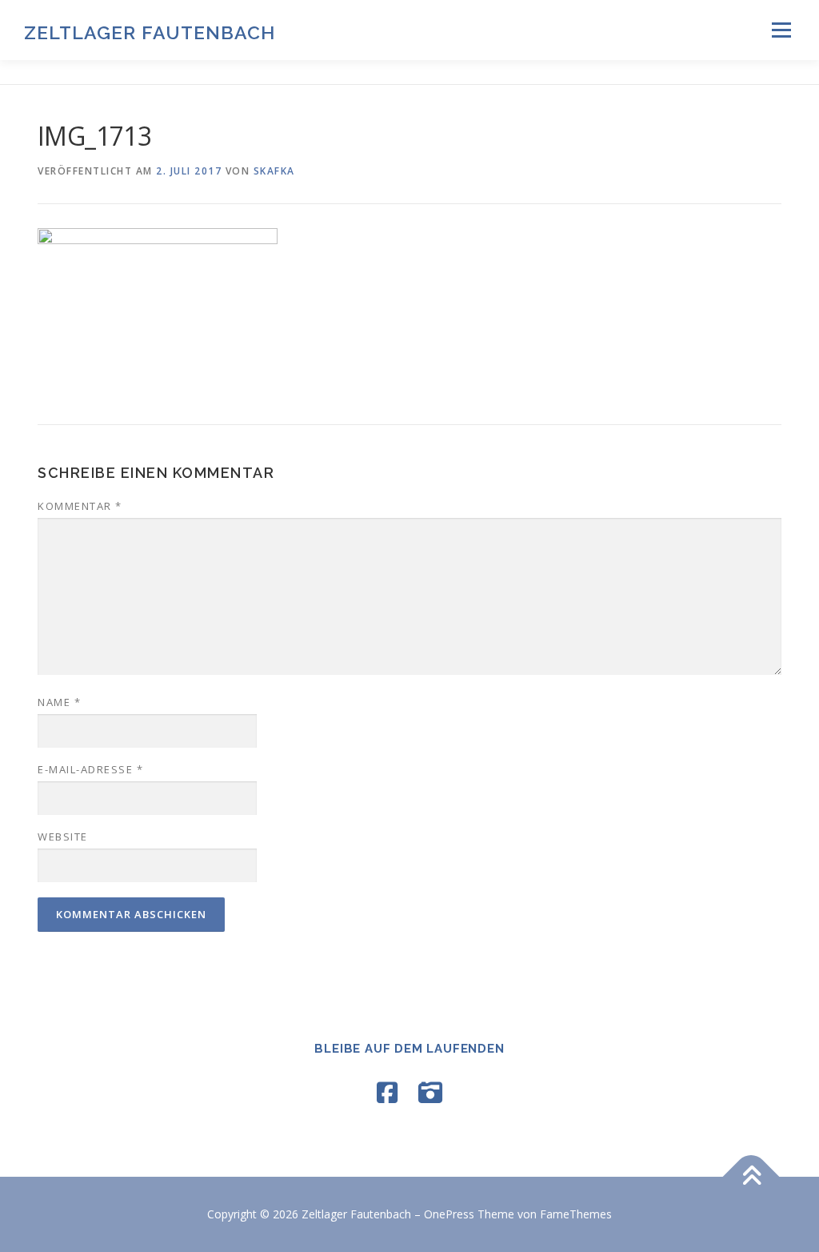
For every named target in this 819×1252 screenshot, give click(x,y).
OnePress (449, 1214)
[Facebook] (387, 1092)
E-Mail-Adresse (90, 769)
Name (59, 702)
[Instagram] (430, 1092)
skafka (274, 171)
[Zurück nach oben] (751, 1177)
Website (63, 836)
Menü (781, 30)
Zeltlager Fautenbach (149, 32)
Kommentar (80, 506)
